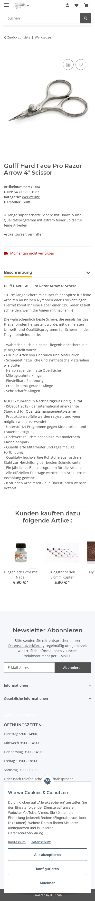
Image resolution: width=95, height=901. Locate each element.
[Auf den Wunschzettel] (81, 64)
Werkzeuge (31, 197)
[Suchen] (85, 18)
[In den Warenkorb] (8, 52)
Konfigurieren (47, 869)
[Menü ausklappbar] (6, 3)
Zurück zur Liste (18, 37)
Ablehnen (47, 883)
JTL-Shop (56, 895)
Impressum (17, 842)
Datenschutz (41, 842)
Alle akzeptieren (47, 855)
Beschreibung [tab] (18, 272)
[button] (67, 5)
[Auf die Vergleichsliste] (68, 64)
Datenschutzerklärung (26, 645)
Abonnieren (73, 667)
